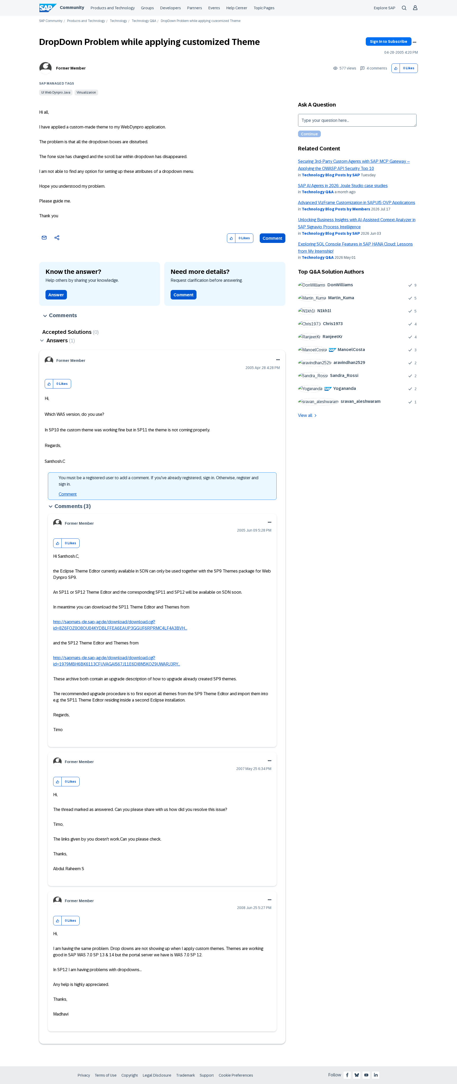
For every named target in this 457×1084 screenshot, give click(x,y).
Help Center (236, 8)
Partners (194, 8)
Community (72, 7)
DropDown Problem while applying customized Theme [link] (200, 21)
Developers (170, 8)
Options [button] (414, 42)
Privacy (84, 1075)
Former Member (71, 68)
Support (207, 1075)
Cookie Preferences (236, 1075)
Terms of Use (106, 1075)
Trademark (185, 1075)
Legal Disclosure (157, 1075)
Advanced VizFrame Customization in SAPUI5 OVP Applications (356, 202)
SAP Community (50, 21)
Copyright (129, 1075)
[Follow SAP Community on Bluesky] (357, 1075)
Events (214, 8)
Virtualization (86, 92)
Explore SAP (384, 8)
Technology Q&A (144, 21)
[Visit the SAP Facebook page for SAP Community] (347, 1075)
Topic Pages (264, 8)
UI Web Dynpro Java (55, 92)
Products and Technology (113, 8)
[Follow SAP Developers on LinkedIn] (376, 1075)
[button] (396, 68)
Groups (147, 8)
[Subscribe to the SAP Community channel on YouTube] (366, 1075)
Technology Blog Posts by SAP (331, 175)
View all (305, 415)
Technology (118, 21)
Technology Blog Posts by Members (336, 209)
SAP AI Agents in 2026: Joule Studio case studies (343, 185)
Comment (272, 238)
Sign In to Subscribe (388, 41)
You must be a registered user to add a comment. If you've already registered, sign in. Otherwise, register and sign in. (158, 481)
